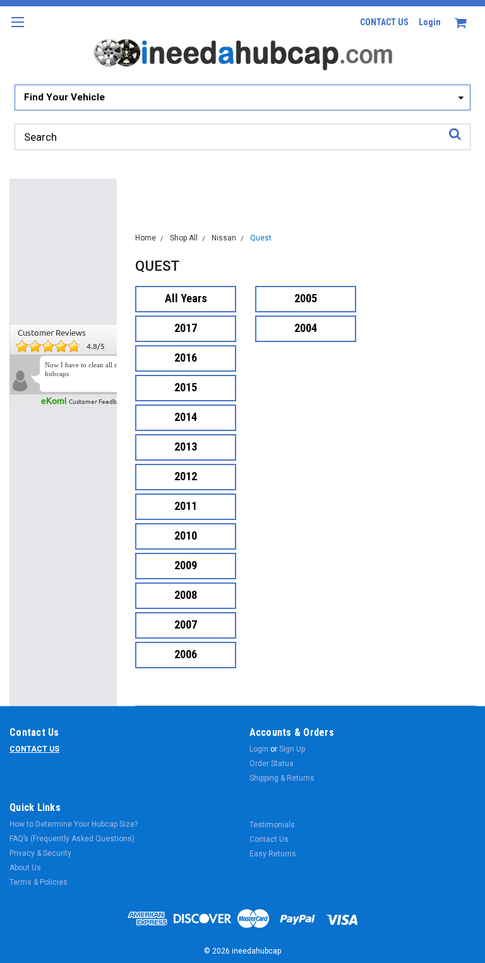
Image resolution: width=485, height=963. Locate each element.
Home (145, 237)
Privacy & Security (40, 853)
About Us (25, 867)
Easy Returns (272, 853)
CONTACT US (384, 22)
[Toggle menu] (17, 30)
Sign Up (292, 749)
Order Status (271, 763)
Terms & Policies (38, 882)
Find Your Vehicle (64, 97)
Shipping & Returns (281, 778)
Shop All (184, 237)
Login (430, 22)
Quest (261, 237)
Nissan (224, 237)
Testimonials (272, 824)
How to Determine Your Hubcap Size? (73, 824)
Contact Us (269, 839)
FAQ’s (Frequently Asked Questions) (72, 838)
